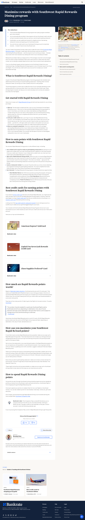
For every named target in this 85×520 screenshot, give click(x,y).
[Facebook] (3, 515)
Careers (56, 512)
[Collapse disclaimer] (81, 44)
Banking (44, 509)
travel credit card (21, 198)
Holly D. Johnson (8, 494)
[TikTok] (16, 515)
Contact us (57, 514)
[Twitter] (6, 515)
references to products (64, 47)
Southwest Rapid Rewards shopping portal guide (12, 490)
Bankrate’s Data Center (47, 517)
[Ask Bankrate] (82, 516)
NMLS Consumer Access (22, 508)
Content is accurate (61, 49)
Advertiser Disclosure (76, 7)
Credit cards (45, 512)
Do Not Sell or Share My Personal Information (73, 514)
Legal (65, 507)
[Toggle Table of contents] (81, 55)
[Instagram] (8, 515)
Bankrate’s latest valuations (18, 291)
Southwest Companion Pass (23, 396)
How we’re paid (58, 507)
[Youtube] (13, 515)
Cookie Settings (67, 512)
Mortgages (45, 507)
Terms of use (66, 517)
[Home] (5, 2)
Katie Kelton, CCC (32, 494)
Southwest (8, 303)
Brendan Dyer (17, 20)
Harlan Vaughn (27, 20)
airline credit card (17, 194)
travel (11, 7)
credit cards (7, 7)
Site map (56, 509)
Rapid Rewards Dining (24, 102)
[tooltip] (37, 416)
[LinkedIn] (11, 515)
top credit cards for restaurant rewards (25, 203)
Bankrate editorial (74, 44)
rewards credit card (11, 200)
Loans (44, 514)
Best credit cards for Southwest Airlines (33, 490)
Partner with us (58, 517)
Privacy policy (67, 509)
